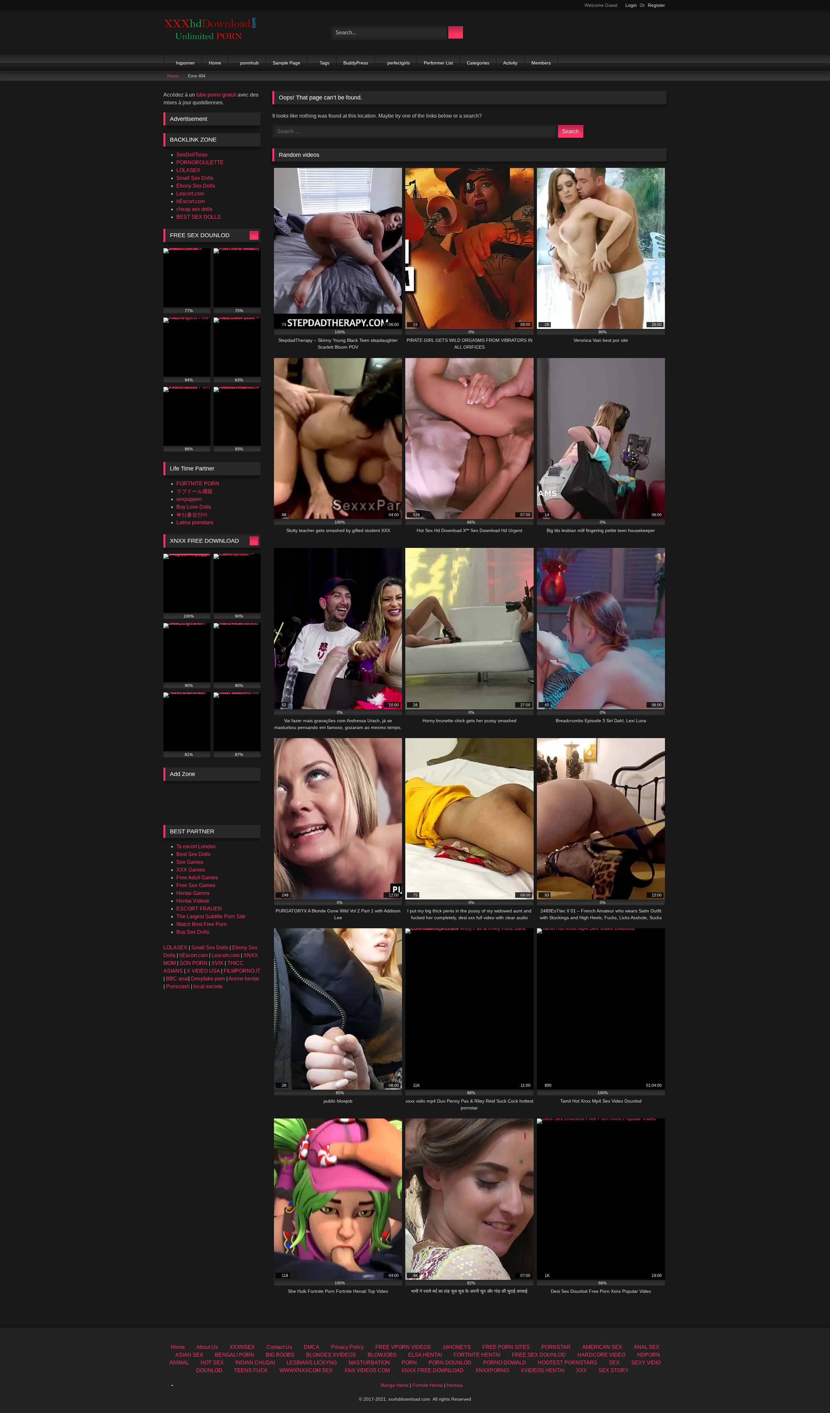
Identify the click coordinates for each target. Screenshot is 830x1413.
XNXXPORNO (492, 1370)
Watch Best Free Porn (201, 924)
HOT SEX (212, 1362)
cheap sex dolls (194, 209)
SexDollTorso (192, 154)
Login (631, 5)
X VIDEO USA (203, 971)
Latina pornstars (194, 522)
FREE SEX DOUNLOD (539, 1355)
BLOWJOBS (382, 1355)
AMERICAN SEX (602, 1347)
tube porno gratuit (216, 95)
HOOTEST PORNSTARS (567, 1362)
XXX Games (190, 870)
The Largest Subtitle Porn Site (210, 916)
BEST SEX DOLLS (198, 217)
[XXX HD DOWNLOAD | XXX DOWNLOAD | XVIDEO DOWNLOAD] (212, 33)
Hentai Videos (192, 901)
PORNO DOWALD (504, 1362)
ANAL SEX (646, 1347)
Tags (324, 62)
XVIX (217, 963)
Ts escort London (196, 846)
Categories (478, 62)
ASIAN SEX (189, 1355)
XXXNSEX (242, 1347)
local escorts (208, 986)
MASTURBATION (369, 1362)
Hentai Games (192, 893)
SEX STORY (614, 1370)
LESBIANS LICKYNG (312, 1362)
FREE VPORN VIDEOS (403, 1347)
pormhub (249, 62)
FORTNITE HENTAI (477, 1355)
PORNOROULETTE (200, 162)
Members (541, 62)
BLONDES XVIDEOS (331, 1355)
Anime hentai (244, 978)
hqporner (185, 62)
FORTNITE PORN (197, 483)
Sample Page (286, 62)
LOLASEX (188, 170)
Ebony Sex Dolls (195, 186)
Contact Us (279, 1347)
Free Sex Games (195, 885)
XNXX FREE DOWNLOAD (432, 1370)
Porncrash (178, 986)
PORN (409, 1362)
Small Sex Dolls (194, 178)
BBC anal (177, 978)
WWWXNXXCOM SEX (306, 1370)
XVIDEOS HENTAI (542, 1370)
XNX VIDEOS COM (367, 1370)
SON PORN (194, 963)
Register (656, 5)
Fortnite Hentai (427, 1385)
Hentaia (455, 1385)
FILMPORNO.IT (242, 971)
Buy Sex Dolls (192, 932)
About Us (207, 1347)
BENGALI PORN (234, 1355)
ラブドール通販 (194, 491)
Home (215, 62)
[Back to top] (810, 1393)
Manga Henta (395, 1385)
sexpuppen (189, 499)
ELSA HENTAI (425, 1355)
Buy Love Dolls (193, 507)
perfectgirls (398, 62)
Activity (510, 62)
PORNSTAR (556, 1347)
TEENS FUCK (251, 1370)
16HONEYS (457, 1347)
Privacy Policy (347, 1347)
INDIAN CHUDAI (255, 1362)
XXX (581, 1370)
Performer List (438, 62)
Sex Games (189, 862)
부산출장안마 (192, 514)
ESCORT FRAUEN (199, 908)
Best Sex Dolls (193, 854)
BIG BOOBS (280, 1355)
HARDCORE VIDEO (601, 1355)
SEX (614, 1362)
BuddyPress (355, 62)
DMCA (311, 1347)
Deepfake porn (208, 978)
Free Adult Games (197, 877)
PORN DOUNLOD (450, 1362)
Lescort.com (190, 193)
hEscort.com (190, 201)
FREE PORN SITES (506, 1347)
